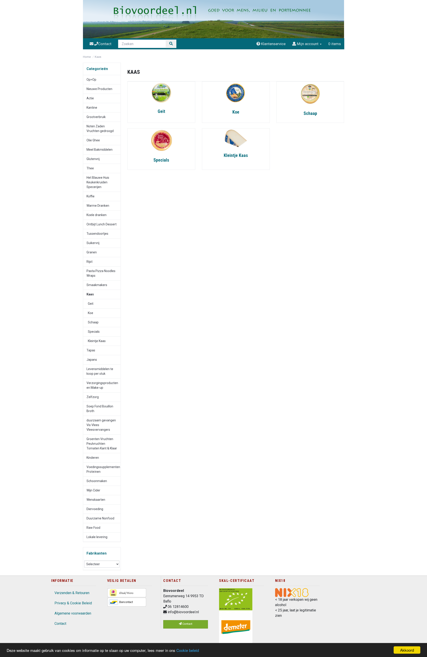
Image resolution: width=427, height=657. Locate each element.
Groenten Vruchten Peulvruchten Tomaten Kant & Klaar (102, 443)
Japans (92, 359)
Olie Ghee (93, 140)
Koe (90, 313)
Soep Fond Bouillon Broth (100, 409)
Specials (93, 331)
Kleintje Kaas (96, 341)
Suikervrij (93, 243)
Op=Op (91, 79)
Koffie (91, 196)
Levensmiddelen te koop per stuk (100, 371)
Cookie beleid (187, 650)
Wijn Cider (93, 490)
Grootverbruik (96, 117)
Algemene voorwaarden (72, 613)
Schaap (93, 322)
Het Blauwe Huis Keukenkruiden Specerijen (98, 182)
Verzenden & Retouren (71, 593)
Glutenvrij (93, 159)
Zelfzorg (93, 397)
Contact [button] (187, 623)
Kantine (92, 107)
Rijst (90, 261)
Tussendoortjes (97, 233)
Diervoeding (95, 509)
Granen (92, 252)
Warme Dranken (98, 205)
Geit (90, 303)
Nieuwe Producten (99, 89)
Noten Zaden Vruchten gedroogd (100, 128)
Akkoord (407, 650)
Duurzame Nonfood (100, 518)
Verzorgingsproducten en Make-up (102, 385)
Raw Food (93, 527)
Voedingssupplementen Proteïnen (103, 469)
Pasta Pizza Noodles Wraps (101, 273)
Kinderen (93, 457)
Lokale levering (97, 537)
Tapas (91, 350)
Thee (90, 168)
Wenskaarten (96, 499)
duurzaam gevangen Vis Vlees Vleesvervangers (101, 425)
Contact (60, 623)
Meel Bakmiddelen (100, 149)
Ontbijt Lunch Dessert (102, 224)
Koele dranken (97, 215)
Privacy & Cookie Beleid (73, 603)
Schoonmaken (97, 481)
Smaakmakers (97, 285)
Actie (90, 98)
